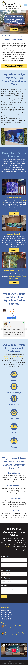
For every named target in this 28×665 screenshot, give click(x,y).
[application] (14, 650)
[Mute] (22, 656)
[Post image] (2, 626)
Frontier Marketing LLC (19, 663)
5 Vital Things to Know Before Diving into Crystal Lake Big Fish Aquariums (15, 634)
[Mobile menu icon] (25, 5)
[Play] (3, 656)
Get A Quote (14, 29)
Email (5, 578)
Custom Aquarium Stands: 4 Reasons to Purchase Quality (15, 626)
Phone (5, 570)
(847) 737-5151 (6, 546)
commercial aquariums (9, 356)
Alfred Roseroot (12, 323)
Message (6, 586)
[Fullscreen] (25, 656)
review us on (10, 318)
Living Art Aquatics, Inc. (14, 310)
